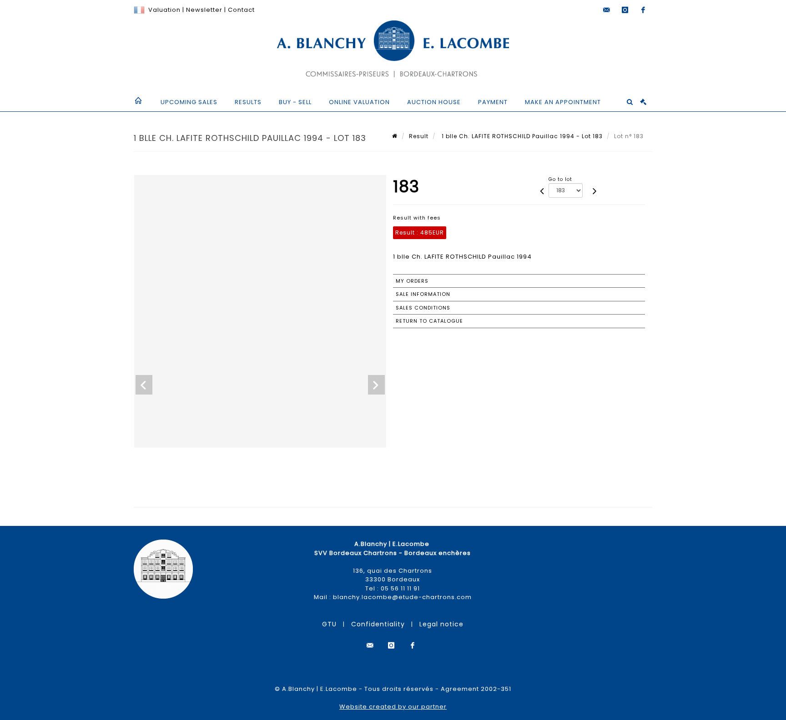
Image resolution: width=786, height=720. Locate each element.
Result (418, 136)
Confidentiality (378, 624)
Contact (241, 9)
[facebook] (643, 10)
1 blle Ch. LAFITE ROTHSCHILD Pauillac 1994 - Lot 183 (521, 136)
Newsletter (203, 9)
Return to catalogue (429, 321)
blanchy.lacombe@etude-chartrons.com (402, 597)
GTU (329, 624)
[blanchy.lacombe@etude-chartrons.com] (607, 10)
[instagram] (625, 10)
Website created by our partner (393, 706)
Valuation (164, 9)
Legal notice (441, 624)
